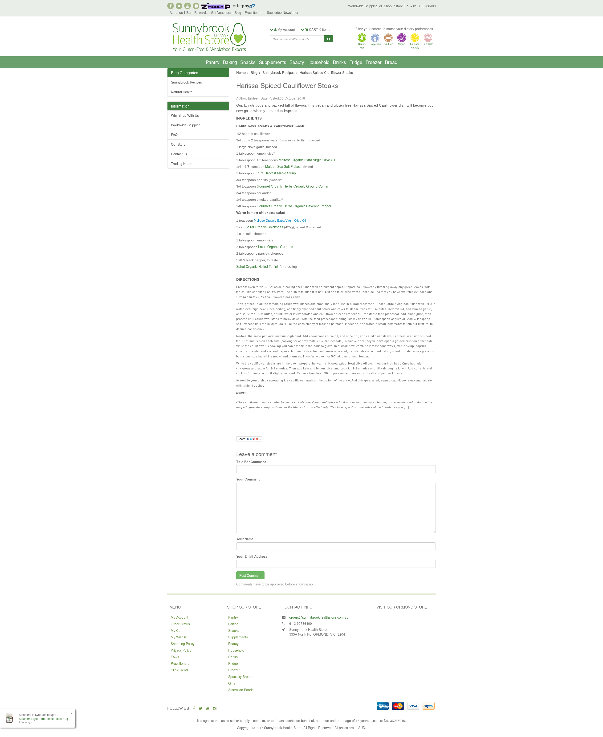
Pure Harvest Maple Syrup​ (276, 173)
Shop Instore (393, 6)
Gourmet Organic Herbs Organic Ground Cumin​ (292, 186)
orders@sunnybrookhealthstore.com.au (318, 617)
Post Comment (250, 575)
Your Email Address (252, 556)
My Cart (177, 630)
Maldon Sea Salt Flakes (283, 166)
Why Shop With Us (185, 115)
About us (176, 12)
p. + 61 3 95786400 (421, 6)
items (319, 29)
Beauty (296, 62)
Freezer (374, 62)
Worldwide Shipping (363, 6)
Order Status (180, 623)
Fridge (355, 62)
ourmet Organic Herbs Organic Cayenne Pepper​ (295, 206)
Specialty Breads (240, 676)
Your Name (244, 539)
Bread (391, 62)
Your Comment (248, 479)
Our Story (178, 144)
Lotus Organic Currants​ (275, 246)
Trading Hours (181, 163)
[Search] (328, 38)
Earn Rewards (197, 12)
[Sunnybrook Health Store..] (209, 37)
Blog (238, 12)
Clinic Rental (180, 670)
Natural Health (181, 91)
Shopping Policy (183, 643)
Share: (242, 439)
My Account (179, 617)
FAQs (175, 134)
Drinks (339, 62)
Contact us (179, 154)
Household (318, 62)
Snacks (248, 62)
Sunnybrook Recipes (186, 82)
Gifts (231, 683)
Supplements (272, 62)
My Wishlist (179, 637)
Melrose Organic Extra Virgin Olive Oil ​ (307, 159)
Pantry (213, 62)
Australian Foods (240, 689)
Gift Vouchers (221, 12)
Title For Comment (251, 461)
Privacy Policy (181, 650)
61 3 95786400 (300, 623)
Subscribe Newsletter (282, 12)
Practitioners (254, 12)
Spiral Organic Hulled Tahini (257, 266)
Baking (230, 62)
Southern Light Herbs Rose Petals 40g (43, 719)
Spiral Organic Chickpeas (264, 226)
